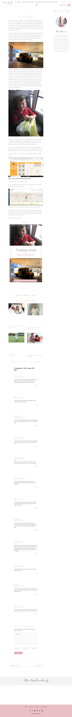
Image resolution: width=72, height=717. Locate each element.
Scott (15, 396)
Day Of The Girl (12, 354)
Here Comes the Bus (12, 147)
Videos (37, 4)
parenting (27, 295)
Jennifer (16, 584)
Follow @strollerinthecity (36, 680)
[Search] (69, 5)
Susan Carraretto (18, 519)
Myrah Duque (17, 416)
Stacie (15, 375)
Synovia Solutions (27, 148)
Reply (36, 385)
